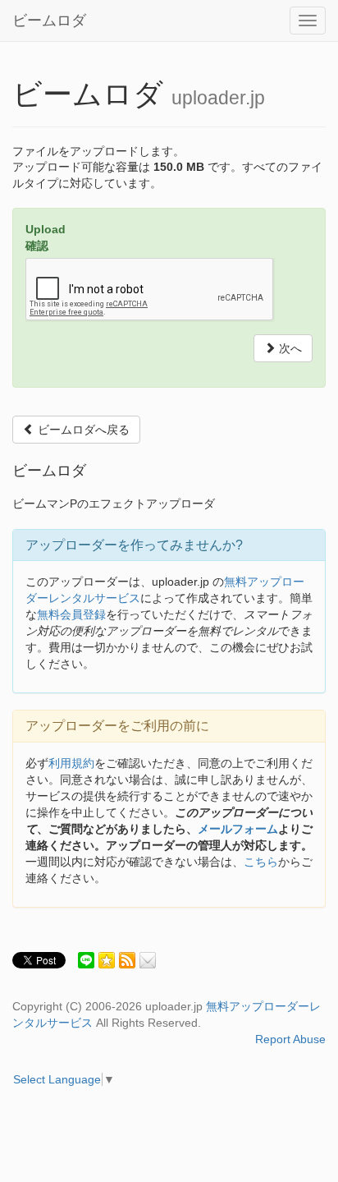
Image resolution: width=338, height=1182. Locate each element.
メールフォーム (238, 828)
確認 (36, 245)
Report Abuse (290, 1039)
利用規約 (71, 763)
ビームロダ (49, 20)
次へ (289, 348)
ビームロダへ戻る (82, 429)
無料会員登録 (71, 614)
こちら (261, 861)
